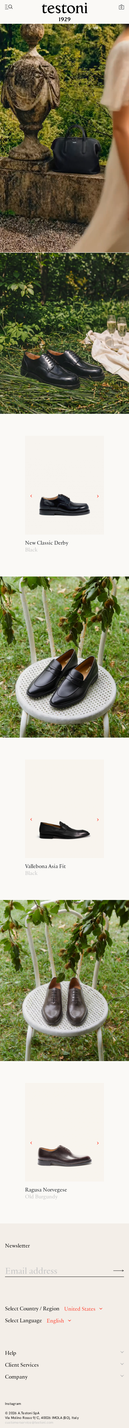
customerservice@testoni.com (29, 1422)
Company (16, 1377)
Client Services (22, 1365)
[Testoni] (64, 12)
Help (10, 1353)
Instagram (13, 1403)
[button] (121, 6)
